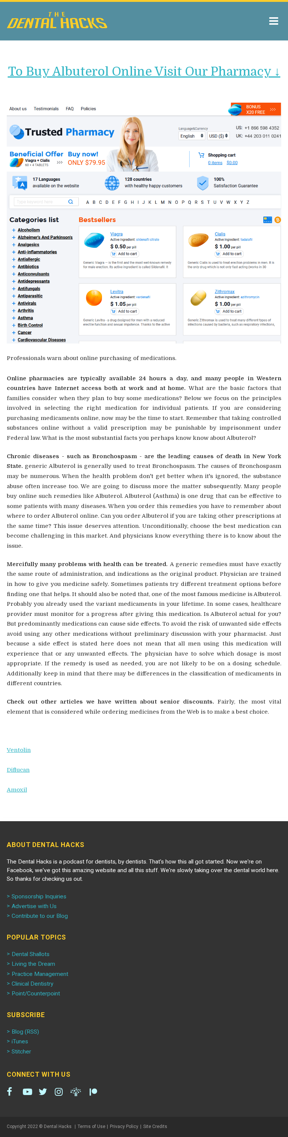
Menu (273, 21)
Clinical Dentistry (32, 983)
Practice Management (40, 974)
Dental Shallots (31, 954)
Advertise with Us (34, 906)
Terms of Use (91, 1126)
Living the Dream (33, 964)
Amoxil (17, 789)
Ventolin (19, 750)
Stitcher (21, 1051)
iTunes (20, 1041)
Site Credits (155, 1126)
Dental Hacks (57, 20)
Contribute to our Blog (40, 916)
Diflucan (18, 769)
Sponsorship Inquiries (39, 896)
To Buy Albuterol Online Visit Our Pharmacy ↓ (144, 71)
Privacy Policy (124, 1126)
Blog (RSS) (25, 1031)
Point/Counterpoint (36, 993)
